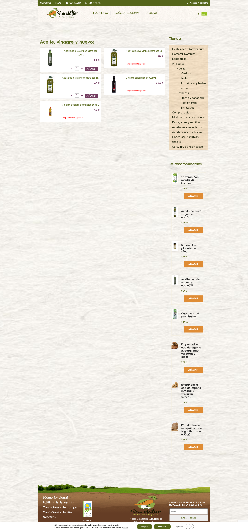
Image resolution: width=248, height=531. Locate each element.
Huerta (181, 68)
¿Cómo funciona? (127, 13)
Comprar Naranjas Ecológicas (183, 56)
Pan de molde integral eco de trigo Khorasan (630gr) (191, 429)
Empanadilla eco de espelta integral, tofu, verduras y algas (191, 350)
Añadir (91, 69)
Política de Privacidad (59, 502)
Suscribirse (188, 517)
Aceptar (144, 526)
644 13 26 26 (95, 3)
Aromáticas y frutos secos (193, 85)
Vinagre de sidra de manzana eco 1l (80, 104)
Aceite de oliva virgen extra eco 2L (144, 50)
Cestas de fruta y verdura (188, 49)
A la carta (178, 63)
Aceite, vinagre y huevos (187, 132)
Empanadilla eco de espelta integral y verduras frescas (191, 391)
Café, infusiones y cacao (187, 146)
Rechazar (162, 526)
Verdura (186, 73)
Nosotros (49, 517)
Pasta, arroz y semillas (186, 122)
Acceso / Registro (199, 3)
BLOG (58, 3)
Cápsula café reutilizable (190, 315)
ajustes (125, 528)
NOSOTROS (45, 3)
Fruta (184, 78)
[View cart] (198, 14)
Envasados (187, 107)
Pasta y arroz (189, 102)
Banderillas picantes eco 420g (189, 248)
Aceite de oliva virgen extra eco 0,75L (80, 52)
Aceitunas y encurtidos (187, 127)
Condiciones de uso (57, 512)
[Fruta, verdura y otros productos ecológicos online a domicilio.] (62, 12)
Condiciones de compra (61, 507)
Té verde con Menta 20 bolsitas (190, 180)
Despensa (182, 93)
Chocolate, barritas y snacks (185, 139)
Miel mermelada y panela (188, 117)
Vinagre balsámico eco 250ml (141, 77)
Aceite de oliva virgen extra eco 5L (80, 77)
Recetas (152, 13)
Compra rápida (181, 112)
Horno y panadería (193, 97)
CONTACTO (75, 3)
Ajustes (179, 526)
